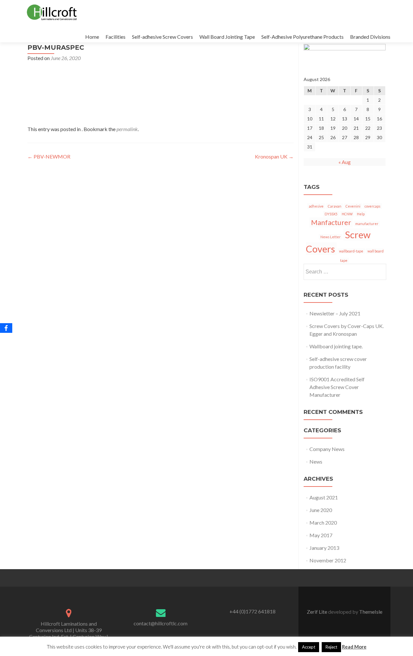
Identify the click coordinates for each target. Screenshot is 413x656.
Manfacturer (331, 222)
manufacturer (366, 223)
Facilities (116, 37)
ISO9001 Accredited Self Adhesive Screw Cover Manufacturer (337, 387)
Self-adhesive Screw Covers (162, 37)
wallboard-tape (351, 251)
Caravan (334, 206)
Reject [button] (331, 647)
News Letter (330, 237)
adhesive (316, 206)
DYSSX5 (331, 214)
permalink (127, 129)
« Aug (344, 162)
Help (361, 214)
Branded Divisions (370, 37)
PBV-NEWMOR (48, 156)
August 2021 (323, 497)
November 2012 (327, 560)
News (315, 461)
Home (92, 37)
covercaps (372, 206)
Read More (354, 647)
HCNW (347, 214)
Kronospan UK (274, 156)
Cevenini (353, 206)
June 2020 (320, 510)
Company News (327, 449)
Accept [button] (308, 647)
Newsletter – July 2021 (334, 313)
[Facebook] (6, 328)
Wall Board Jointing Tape (227, 37)
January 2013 (324, 548)
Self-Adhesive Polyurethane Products (302, 37)
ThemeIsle (370, 612)
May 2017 (320, 535)
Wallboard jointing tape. (336, 346)
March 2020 (323, 522)
